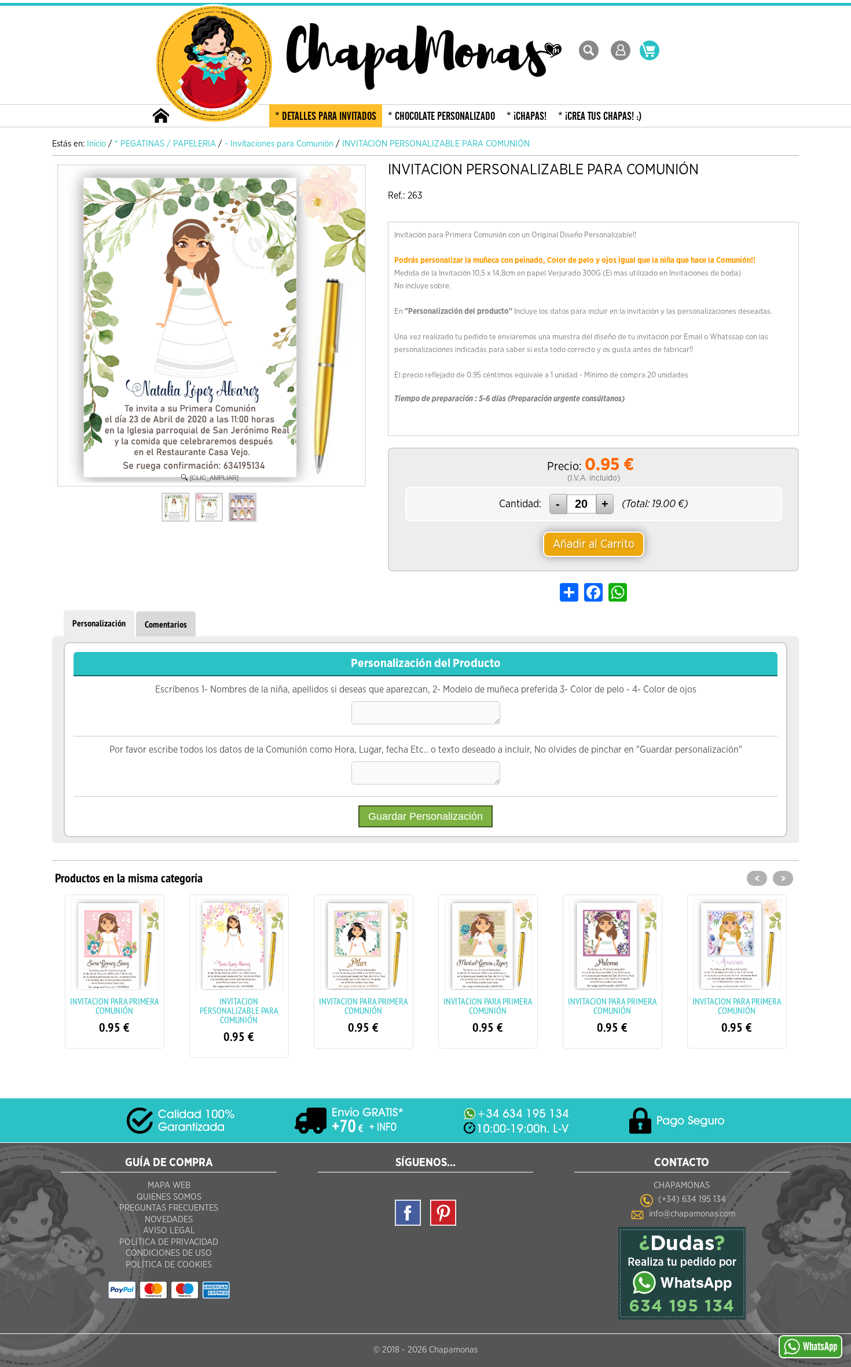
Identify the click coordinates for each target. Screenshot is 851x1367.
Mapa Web (169, 1185)
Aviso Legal (169, 1230)
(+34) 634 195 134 (692, 1199)
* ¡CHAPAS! (526, 116)
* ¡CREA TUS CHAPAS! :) (600, 116)
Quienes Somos (169, 1197)
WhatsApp (820, 1347)
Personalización (99, 623)
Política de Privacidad (168, 1242)
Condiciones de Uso (169, 1253)
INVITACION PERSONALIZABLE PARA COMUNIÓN (117, 1010)
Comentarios (166, 624)
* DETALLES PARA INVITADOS (325, 116)
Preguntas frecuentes (168, 1208)
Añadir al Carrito (593, 544)
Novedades (169, 1219)
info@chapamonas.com (692, 1214)
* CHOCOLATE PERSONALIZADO (441, 116)
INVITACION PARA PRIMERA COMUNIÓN (242, 1005)
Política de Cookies (169, 1264)
